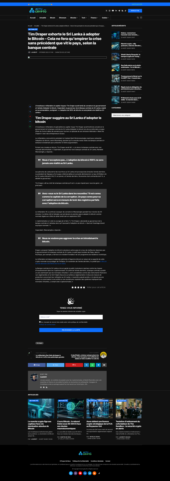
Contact (107, 461)
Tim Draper (39, 343)
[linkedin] (116, 10)
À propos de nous (65, 461)
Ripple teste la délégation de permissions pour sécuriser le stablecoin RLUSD (131, 89)
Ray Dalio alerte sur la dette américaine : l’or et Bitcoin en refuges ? (131, 67)
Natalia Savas (95, 437)
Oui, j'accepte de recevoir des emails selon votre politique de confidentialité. (64, 322)
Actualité (36, 26)
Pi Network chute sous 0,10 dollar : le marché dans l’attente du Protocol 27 (131, 100)
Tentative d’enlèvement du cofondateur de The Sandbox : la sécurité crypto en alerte (128, 425)
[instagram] (109, 10)
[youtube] (113, 10)
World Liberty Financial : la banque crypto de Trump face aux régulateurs (130, 56)
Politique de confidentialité (47, 324)
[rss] (122, 10)
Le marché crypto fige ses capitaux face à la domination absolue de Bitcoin (39, 425)
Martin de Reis (65, 437)
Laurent (34, 52)
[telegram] (119, 10)
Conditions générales (97, 461)
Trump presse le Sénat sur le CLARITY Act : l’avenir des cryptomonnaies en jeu (131, 78)
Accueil (30, 26)
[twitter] (106, 10)
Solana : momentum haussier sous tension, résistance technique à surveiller (129, 36)
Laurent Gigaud (124, 437)
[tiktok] (125, 10)
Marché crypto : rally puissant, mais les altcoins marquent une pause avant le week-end (131, 46)
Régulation (103, 400)
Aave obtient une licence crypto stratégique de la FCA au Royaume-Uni (99, 423)
